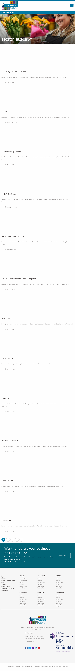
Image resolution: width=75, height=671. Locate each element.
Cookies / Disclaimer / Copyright (8, 589)
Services (22, 588)
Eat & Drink (23, 586)
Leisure (22, 584)
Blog (2, 582)
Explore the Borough (8, 580)
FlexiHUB (58, 607)
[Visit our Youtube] (39, 648)
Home (3, 576)
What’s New (23, 581)
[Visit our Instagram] (33, 648)
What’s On (23, 579)
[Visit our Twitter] (30, 648)
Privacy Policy (5, 586)
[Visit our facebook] (26, 648)
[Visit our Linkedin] (36, 648)
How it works (63, 555)
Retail (21, 582)
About (3, 578)
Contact (4, 584)
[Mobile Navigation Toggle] (72, 5)
